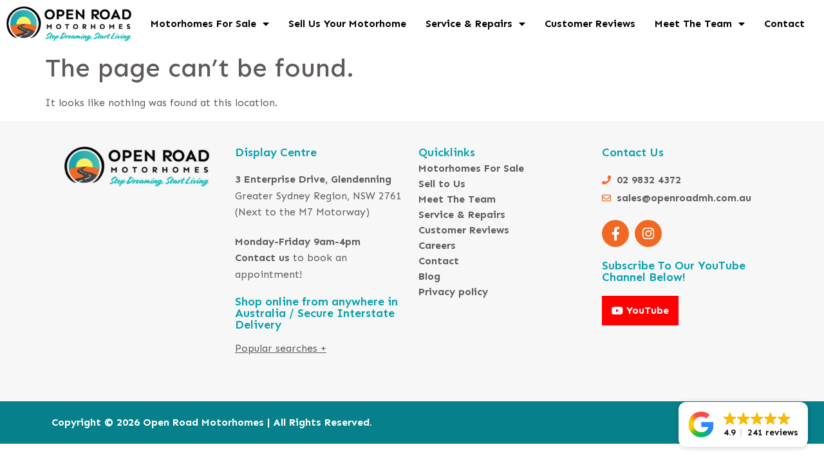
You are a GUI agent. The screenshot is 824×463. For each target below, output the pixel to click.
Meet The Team (693, 23)
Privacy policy (453, 292)
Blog (429, 276)
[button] (743, 424)
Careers (437, 245)
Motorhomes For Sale (203, 23)
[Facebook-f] (615, 233)
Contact (784, 23)
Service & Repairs (469, 23)
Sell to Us (441, 183)
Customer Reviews (590, 23)
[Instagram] (648, 233)
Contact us (262, 257)
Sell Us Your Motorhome (347, 23)
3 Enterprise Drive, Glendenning (313, 179)
